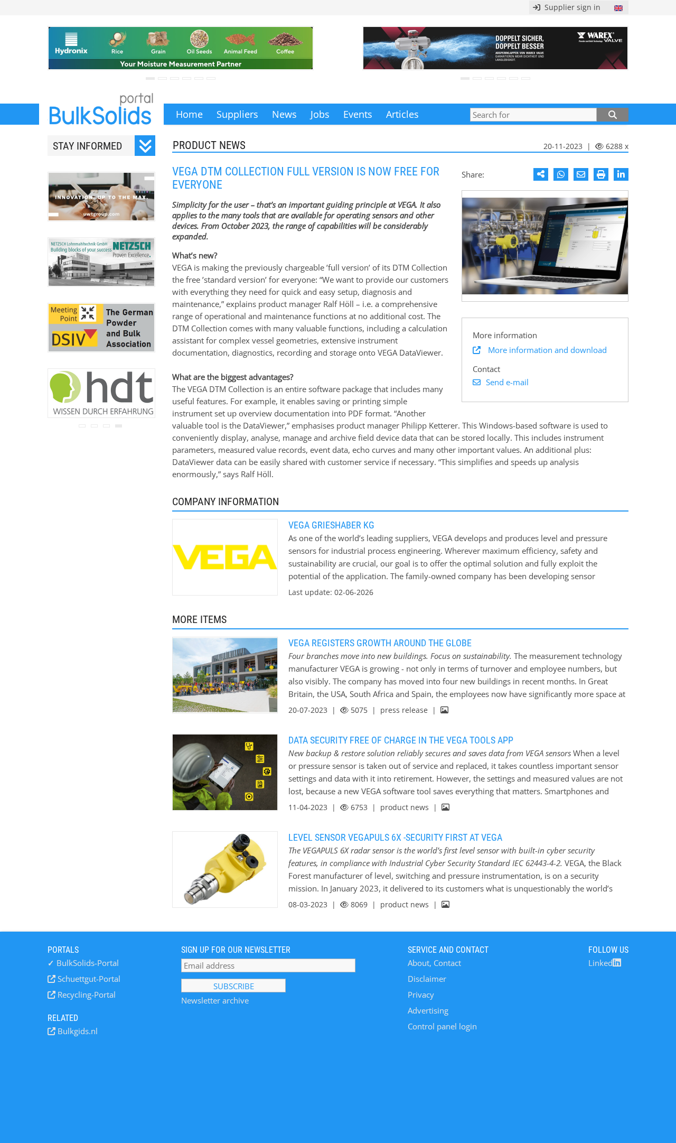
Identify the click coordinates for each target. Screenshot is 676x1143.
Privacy (421, 994)
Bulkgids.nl (76, 1031)
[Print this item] (601, 174)
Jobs (320, 114)
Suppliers (237, 114)
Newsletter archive (215, 1000)
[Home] (101, 114)
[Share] (540, 174)
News (284, 114)
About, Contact (434, 963)
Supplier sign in (570, 7)
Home (189, 114)
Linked (600, 963)
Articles (402, 114)
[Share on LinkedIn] (621, 174)
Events (357, 114)
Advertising (428, 1010)
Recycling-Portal (85, 994)
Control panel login (442, 1026)
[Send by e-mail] (581, 174)
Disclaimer (427, 978)
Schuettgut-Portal (87, 978)
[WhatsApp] (560, 174)
